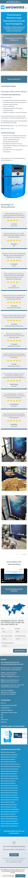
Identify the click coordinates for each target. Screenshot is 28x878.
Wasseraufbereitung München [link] (9, 816)
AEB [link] (2, 717)
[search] (24, 6)
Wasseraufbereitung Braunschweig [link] (10, 766)
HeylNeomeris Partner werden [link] (9, 712)
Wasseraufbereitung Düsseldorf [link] (9, 778)
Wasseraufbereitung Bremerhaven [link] (10, 764)
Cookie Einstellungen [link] (8, 875)
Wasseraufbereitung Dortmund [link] (9, 771)
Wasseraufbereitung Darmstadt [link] (9, 769)
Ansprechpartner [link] (5, 707)
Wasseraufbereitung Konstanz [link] (9, 804)
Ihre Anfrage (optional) (7, 643)
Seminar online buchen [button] (14, 79)
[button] (26, 9)
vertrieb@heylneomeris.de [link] (12, 676)
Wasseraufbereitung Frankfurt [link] (9, 785)
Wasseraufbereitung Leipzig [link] (8, 807)
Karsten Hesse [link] (10, 128)
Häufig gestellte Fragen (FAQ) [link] (9, 705)
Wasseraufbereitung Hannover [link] (9, 795)
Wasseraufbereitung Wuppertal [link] (9, 826)
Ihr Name (17, 628)
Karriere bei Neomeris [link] (7, 710)
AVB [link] (2, 714)
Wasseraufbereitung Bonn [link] (8, 759)
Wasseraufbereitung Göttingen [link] (9, 788)
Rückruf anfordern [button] (20, 650)
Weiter (24, 554)
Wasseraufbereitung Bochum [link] (9, 757)
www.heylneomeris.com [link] (12, 680)
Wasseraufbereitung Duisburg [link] (9, 776)
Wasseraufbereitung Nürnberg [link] (9, 818)
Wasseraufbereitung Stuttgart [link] (9, 821)
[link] (14, 462)
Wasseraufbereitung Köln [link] (8, 802)
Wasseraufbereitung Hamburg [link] (9, 792)
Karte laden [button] (14, 854)
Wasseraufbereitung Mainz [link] (8, 814)
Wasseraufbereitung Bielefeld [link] (9, 754)
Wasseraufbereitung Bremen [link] (8, 761)
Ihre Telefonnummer (6, 635)
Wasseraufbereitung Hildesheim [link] (9, 799)
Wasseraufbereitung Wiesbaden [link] (10, 823)
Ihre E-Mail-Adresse (20, 635)
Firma (2, 628)
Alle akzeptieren (20, 875)
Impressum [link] (4, 722)
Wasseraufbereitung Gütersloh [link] (9, 790)
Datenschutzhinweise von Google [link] (14, 862)
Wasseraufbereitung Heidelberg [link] (9, 797)
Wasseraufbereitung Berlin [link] (8, 752)
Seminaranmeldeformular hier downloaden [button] (14, 590)
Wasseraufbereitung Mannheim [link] (9, 811)
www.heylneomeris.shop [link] (11, 682)
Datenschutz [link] (4, 719)
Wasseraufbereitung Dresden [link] (9, 773)
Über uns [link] (3, 703)
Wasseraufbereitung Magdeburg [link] (10, 809)
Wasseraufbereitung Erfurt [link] (8, 780)
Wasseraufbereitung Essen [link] (8, 783)
